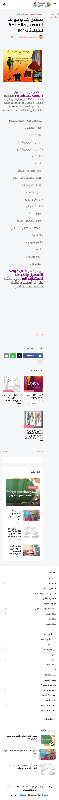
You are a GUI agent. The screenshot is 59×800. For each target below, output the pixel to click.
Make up (29, 578)
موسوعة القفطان (29, 710)
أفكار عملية (29, 583)
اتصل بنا (26, 786)
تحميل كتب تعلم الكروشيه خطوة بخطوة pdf (14, 515)
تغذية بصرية (29, 624)
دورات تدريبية (29, 644)
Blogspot (24, 795)
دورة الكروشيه (29, 649)
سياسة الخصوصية (13, 786)
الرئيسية (50, 786)
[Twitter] (19, 355)
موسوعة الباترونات (29, 705)
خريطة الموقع (38, 786)
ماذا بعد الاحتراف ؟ (29, 685)
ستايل (29, 659)
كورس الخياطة (29, 680)
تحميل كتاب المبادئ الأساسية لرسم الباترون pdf (22, 737)
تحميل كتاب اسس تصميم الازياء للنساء (34, 398)
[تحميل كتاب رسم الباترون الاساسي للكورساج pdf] (31, 550)
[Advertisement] (23, 312)
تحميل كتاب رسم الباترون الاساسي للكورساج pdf (15, 550)
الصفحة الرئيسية (36, 14)
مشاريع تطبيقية (29, 690)
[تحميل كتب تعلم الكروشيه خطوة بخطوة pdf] (31, 515)
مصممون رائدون (29, 695)
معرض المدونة (29, 700)
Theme (45, 795)
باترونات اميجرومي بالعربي (29, 608)
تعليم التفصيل (29, 614)
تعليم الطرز (29, 619)
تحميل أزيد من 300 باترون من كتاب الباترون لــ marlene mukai (12, 399)
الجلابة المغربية (29, 603)
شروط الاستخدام (29, 790)
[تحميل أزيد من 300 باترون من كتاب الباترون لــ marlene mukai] (31, 532)
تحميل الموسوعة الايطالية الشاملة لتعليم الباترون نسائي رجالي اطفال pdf (34, 435)
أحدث (39, 451)
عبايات (29, 669)
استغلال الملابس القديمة (29, 593)
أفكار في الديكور (29, 588)
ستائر (29, 654)
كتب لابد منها (22, 14)
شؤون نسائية (29, 664)
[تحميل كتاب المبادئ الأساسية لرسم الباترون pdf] (47, 740)
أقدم (6, 451)
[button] (55, 4)
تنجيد (29, 629)
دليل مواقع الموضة (29, 639)
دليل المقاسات (29, 634)
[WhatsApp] (13, 355)
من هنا (39, 335)
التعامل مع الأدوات (29, 598)
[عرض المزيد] (40, 361)
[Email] (6, 355)
